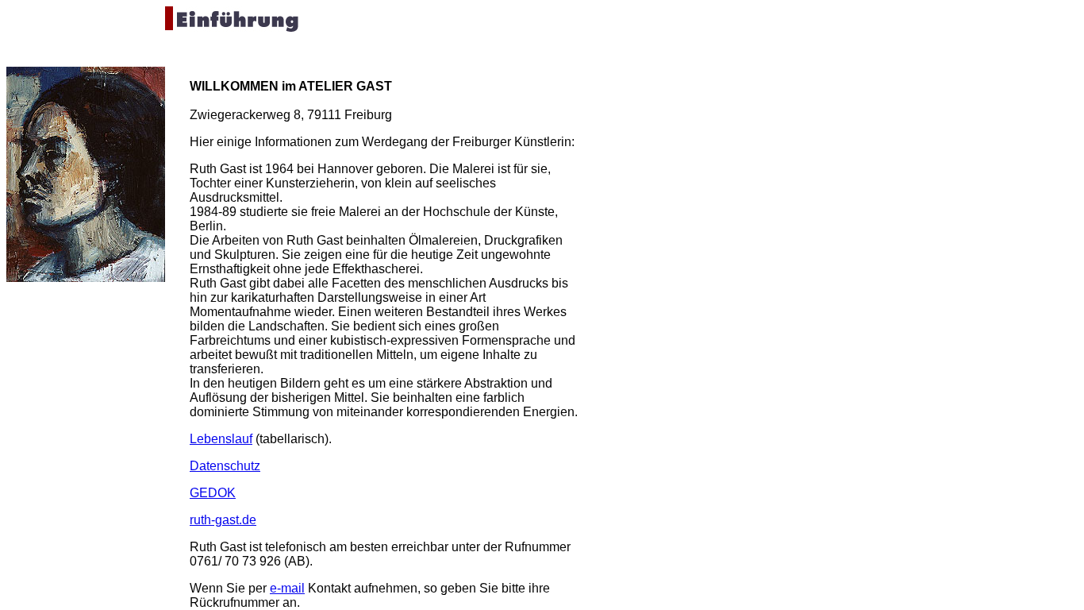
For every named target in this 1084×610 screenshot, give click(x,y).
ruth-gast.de (223, 520)
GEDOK (213, 493)
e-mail (287, 588)
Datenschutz (225, 466)
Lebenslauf (221, 439)
